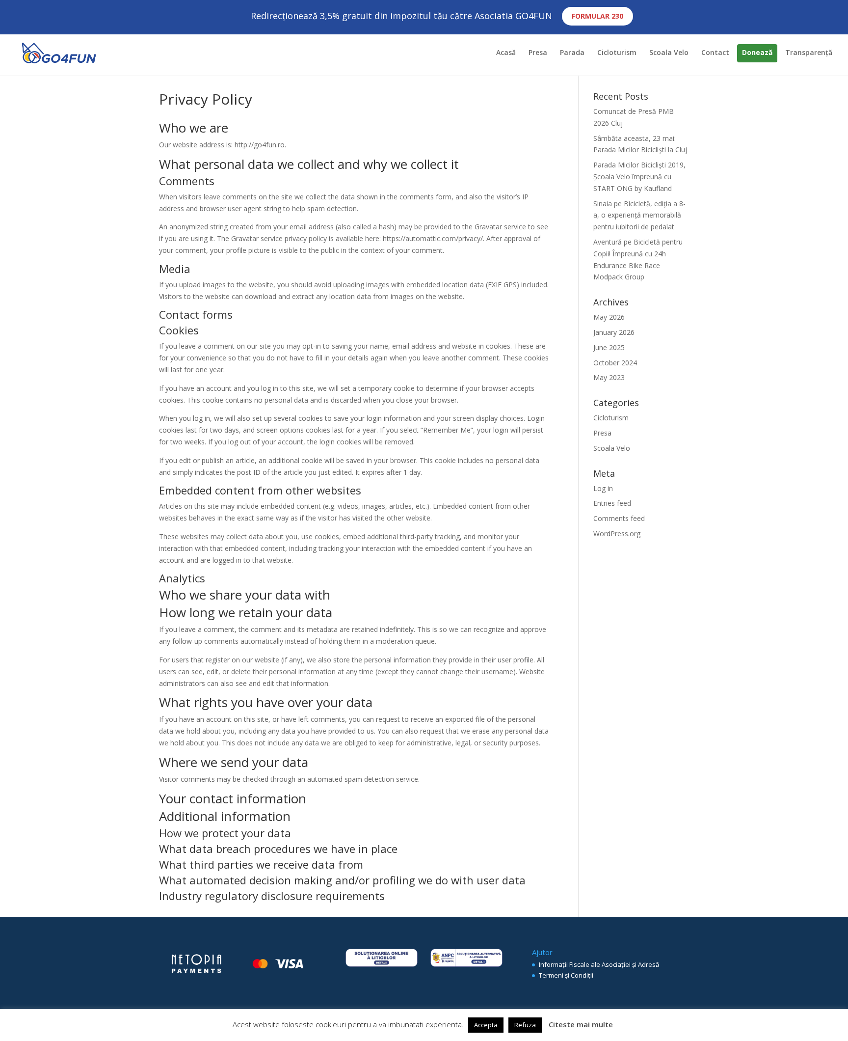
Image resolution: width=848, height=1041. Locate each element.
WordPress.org (616, 533)
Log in (603, 488)
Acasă (506, 53)
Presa (538, 53)
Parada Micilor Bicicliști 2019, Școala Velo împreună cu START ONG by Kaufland (639, 176)
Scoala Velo (669, 53)
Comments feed (619, 518)
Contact (715, 53)
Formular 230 (597, 16)
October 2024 (615, 362)
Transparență (808, 53)
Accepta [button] (486, 1024)
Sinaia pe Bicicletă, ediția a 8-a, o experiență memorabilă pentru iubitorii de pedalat (639, 215)
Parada (572, 53)
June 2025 (609, 347)
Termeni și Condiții (566, 975)
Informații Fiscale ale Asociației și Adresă (599, 964)
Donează (757, 53)
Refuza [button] (525, 1024)
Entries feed (612, 503)
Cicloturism (616, 53)
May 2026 (609, 317)
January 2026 (614, 332)
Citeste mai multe (581, 1024)
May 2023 (609, 377)
